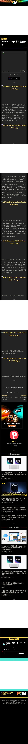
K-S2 (12, 387)
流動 (2, 587)
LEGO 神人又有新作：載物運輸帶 (7, 398)
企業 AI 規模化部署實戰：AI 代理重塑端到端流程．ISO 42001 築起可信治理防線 (14, 516)
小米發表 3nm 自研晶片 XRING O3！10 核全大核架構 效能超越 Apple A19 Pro (13, 499)
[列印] (20, 74)
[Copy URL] (17, 74)
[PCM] (14, 434)
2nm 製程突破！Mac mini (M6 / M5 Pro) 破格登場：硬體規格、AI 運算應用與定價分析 (13, 474)
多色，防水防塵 (18, 387)
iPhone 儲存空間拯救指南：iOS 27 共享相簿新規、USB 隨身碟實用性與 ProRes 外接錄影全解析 (13, 547)
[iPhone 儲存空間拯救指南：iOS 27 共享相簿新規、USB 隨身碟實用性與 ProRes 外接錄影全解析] (14, 537)
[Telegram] (14, 74)
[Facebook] (7, 74)
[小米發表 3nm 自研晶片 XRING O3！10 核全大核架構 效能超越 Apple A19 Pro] (14, 489)
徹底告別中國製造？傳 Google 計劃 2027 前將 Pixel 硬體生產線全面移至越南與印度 (13, 508)
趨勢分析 (3, 519)
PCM (8, 71)
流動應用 (3, 551)
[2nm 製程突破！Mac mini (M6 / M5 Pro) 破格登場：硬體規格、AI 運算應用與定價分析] (14, 463)
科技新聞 (4, 39)
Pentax (8, 387)
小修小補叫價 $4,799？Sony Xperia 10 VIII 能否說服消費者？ (12, 584)
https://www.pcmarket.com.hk (14, 443)
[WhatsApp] (10, 74)
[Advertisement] (14, 20)
